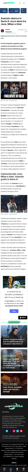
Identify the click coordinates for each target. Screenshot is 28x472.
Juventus (6, 355)
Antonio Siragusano (8, 30)
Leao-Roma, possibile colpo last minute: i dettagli (12, 389)
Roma (15, 383)
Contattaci (14, 458)
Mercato (6, 336)
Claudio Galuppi (15, 438)
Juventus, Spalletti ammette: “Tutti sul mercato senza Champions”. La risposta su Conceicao (13, 363)
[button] (20, 3)
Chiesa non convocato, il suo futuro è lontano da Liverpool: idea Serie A (13, 341)
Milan (11, 383)
